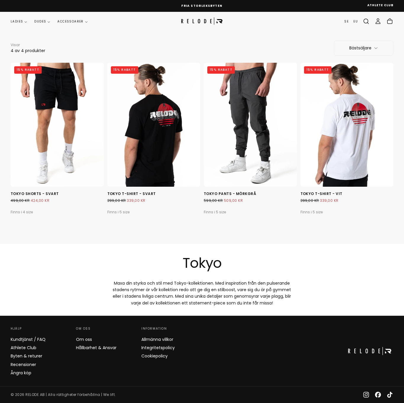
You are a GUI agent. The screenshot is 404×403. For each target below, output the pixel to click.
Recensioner (23, 364)
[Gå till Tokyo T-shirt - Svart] (154, 125)
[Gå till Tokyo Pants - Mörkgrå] (250, 125)
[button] (366, 21)
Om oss (84, 339)
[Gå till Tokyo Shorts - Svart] (57, 125)
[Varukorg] (389, 21)
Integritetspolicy (158, 348)
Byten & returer (26, 356)
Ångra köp (21, 373)
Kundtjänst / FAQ (28, 339)
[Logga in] (378, 21)
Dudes (40, 21)
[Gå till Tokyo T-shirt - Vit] (347, 125)
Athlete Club (23, 348)
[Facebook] (378, 394)
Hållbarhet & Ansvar (96, 348)
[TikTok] (389, 394)
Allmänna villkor (157, 339)
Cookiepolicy (154, 356)
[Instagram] (366, 394)
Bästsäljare (360, 48)
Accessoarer (70, 21)
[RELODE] (369, 351)
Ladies (17, 21)
